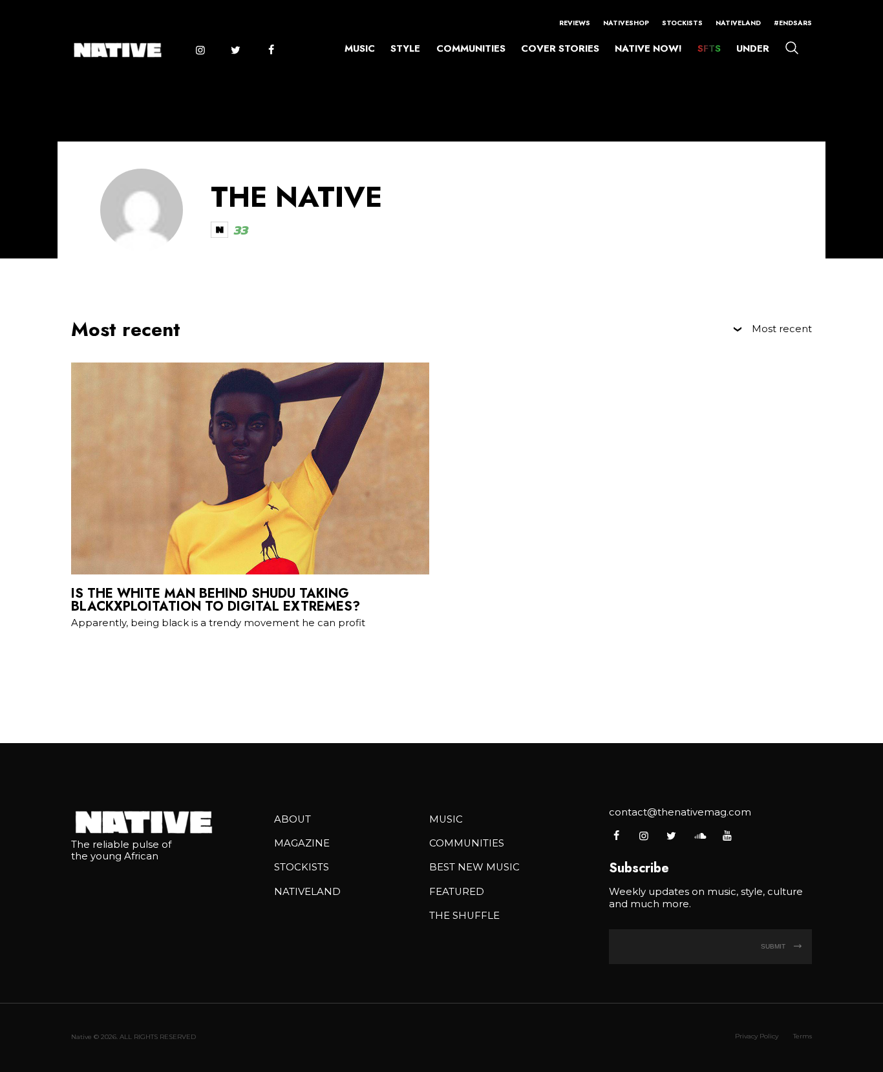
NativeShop (626, 23)
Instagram (200, 50)
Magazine (302, 843)
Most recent (782, 329)
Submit (774, 946)
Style (405, 48)
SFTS (709, 48)
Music (360, 48)
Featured (456, 892)
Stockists (682, 23)
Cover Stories (560, 48)
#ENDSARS (793, 23)
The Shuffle (464, 915)
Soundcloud (699, 835)
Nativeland (738, 23)
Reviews (574, 23)
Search (791, 47)
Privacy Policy (756, 1036)
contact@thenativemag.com (680, 812)
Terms (802, 1036)
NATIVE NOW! (648, 48)
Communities (470, 48)
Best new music (474, 867)
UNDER (752, 48)
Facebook (271, 50)
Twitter (235, 50)
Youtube (726, 835)
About (292, 819)
